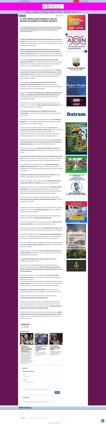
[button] (73, 1)
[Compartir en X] (25, 327)
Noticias (59, 12)
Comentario (25, 379)
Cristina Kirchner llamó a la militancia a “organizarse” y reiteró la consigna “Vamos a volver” (41, 348)
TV (79, 12)
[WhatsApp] (80, 1)
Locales (28, 12)
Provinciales (44, 12)
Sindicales (52, 12)
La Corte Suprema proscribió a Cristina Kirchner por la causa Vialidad (55, 347)
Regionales (36, 12)
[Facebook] (82, 1)
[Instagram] (84, 1)
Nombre (24, 374)
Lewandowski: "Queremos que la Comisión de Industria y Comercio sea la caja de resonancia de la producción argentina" (26, 349)
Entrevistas (67, 12)
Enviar (57, 392)
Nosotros (75, 12)
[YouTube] (86, 1)
